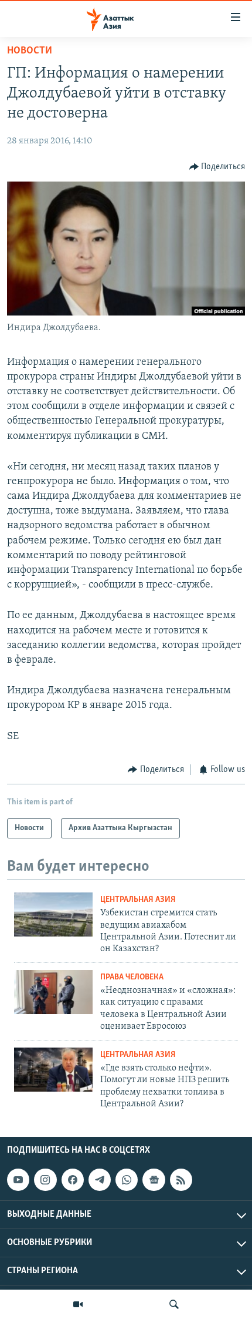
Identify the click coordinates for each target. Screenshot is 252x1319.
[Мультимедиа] (78, 1304)
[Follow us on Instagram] (45, 1180)
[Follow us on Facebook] (73, 1180)
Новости (29, 51)
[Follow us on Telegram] (99, 1180)
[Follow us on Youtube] (18, 1180)
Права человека (132, 977)
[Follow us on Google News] (153, 1180)
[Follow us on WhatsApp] (126, 1180)
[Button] (217, 166)
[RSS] (181, 1180)
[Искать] (174, 1304)
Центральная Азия (138, 899)
